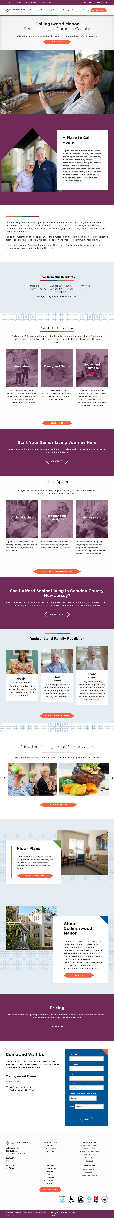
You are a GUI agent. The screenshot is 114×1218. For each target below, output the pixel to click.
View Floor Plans (35, 876)
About (50, 1174)
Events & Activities (50, 1152)
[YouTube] (13, 1168)
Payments (50, 1183)
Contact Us (88, 2)
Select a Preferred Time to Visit (83, 1093)
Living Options (89, 1142)
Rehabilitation (89, 1161)
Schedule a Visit (50, 1190)
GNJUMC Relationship (89, 1175)
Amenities (50, 1145)
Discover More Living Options (57, 572)
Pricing (50, 1171)
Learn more (57, 423)
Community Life (50, 1142)
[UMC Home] (15, 10)
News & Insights (50, 1180)
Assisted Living (89, 1148)
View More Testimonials (57, 716)
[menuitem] (37, 10)
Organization (89, 1166)
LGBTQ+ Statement (90, 1169)
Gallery (50, 1166)
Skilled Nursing (89, 1155)
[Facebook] (7, 1168)
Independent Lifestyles (89, 1145)
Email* (72, 1074)
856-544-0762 (102, 2)
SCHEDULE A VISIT (98, 10)
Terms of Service (77, 1214)
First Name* (74, 1055)
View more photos (58, 805)
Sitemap (104, 1214)
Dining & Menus (50, 1148)
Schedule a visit (57, 42)
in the (71, 1107)
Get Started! (57, 461)
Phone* (72, 1084)
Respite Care (89, 1158)
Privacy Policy (63, 1214)
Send (86, 1119)
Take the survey (57, 614)
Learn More (79, 975)
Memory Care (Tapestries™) (89, 1152)
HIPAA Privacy (90, 1172)
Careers (50, 1177)
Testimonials (50, 1155)
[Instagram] (10, 1168)
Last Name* (74, 1064)
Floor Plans (50, 1169)
